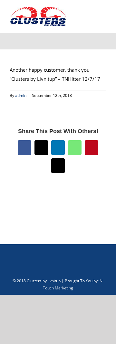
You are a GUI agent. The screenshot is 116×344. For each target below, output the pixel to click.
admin (20, 95)
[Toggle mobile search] (92, 18)
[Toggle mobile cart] (80, 18)
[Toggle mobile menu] (103, 18)
